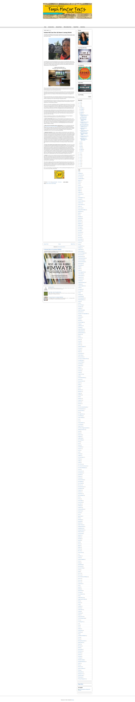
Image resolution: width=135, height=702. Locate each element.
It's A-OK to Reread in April (82, 407)
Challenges (79, 247)
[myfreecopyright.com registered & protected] (84, 690)
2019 (80, 152)
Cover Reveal (80, 291)
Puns (79, 514)
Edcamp (79, 318)
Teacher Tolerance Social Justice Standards (51, 126)
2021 (80, 105)
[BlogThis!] (64, 182)
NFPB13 (79, 459)
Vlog (79, 633)
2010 (80, 166)
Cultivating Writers (81, 299)
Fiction (79, 344)
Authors (79, 206)
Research (79, 540)
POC (79, 497)
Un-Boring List (80, 621)
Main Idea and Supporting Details (83, 427)
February (81, 149)
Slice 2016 (79, 573)
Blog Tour (79, 221)
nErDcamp (79, 453)
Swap (79, 604)
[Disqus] (59, 198)
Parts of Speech (80, 483)
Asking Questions (80, 197)
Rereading (79, 538)
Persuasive (79, 491)
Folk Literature (80, 353)
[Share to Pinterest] (67, 182)
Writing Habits (80, 671)
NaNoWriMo (80, 446)
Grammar (79, 372)
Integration (80, 400)
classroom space (80, 263)
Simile (79, 569)
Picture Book (80, 493)
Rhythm (79, 547)
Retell (79, 542)
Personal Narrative (81, 486)
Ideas (79, 388)
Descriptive (80, 306)
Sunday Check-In (80, 597)
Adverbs (79, 182)
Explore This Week (81, 329)
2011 (80, 164)
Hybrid (79, 384)
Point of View (80, 502)
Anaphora (79, 192)
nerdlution (79, 455)
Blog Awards (80, 218)
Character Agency (81, 251)
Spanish (79, 587)
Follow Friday (80, 355)
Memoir (79, 433)
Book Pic (79, 235)
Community (80, 280)
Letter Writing (80, 415)
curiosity (79, 301)
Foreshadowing (80, 360)
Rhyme (79, 545)
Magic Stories (80, 426)
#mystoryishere (80, 175)
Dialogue (79, 308)
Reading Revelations (81, 530)
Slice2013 (79, 578)
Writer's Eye (80, 666)
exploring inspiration (81, 332)
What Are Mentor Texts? (67, 26)
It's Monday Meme (81, 408)
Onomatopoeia (80, 472)
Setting (79, 562)
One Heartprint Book (83, 117)
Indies (79, 396)
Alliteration (80, 187)
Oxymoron (80, 476)
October (81, 110)
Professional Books (81, 509)
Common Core (80, 277)
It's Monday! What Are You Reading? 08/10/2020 (84, 131)
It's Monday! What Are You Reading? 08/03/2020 (84, 136)
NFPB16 (79, 462)
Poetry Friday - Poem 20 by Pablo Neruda (54, 292)
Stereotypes (80, 592)
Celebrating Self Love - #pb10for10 (83, 129)
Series (79, 561)
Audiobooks (80, 202)
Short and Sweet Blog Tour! (84, 124)
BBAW (79, 213)
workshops (79, 658)
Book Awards (80, 228)
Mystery (79, 445)
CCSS (79, 244)
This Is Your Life (80, 616)
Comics (79, 268)
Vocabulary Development (82, 635)
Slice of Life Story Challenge (82, 576)
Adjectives (79, 180)
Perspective (80, 490)
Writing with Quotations (82, 678)
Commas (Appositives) (81, 272)
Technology (80, 613)
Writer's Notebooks (81, 668)
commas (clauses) (80, 273)
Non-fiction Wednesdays (82, 467)
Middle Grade (80, 438)
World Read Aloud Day (81, 661)
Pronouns (79, 512)
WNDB (79, 647)
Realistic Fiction (80, 531)
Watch (79, 639)
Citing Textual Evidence (82, 258)
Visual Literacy (80, 630)
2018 (80, 154)
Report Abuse (80, 684)
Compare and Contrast (81, 282)
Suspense (79, 602)
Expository (80, 334)
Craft (79, 292)
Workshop (79, 656)
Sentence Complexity (81, 559)
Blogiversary (80, 225)
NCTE (79, 450)
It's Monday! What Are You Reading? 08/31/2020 (84, 115)
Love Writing (80, 424)
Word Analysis (80, 649)
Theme (79, 614)
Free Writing (80, 363)
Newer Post (46, 244)
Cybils (79, 303)
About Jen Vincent (59, 26)
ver (78, 623)
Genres (79, 367)
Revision (79, 543)
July (81, 142)
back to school (48, 183)
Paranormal (80, 478)
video (79, 626)
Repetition (79, 535)
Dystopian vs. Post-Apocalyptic (83, 313)
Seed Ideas (79, 555)
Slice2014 (79, 580)
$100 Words (80, 176)
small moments (80, 583)
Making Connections (81, 429)
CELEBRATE (80, 246)
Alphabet (79, 190)
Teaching (79, 611)
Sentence (79, 557)
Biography (79, 216)
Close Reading (80, 265)
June (81, 143)
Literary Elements (81, 422)
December (81, 107)
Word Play (79, 652)
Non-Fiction (80, 464)
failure (79, 336)
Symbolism (79, 606)
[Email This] (63, 182)
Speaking (79, 588)
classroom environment (81, 261)
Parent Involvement (81, 479)
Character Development (81, 253)
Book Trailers (80, 239)
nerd (78, 452)
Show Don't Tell (80, 568)
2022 (80, 103)
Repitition (79, 536)
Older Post (73, 244)
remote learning (53, 183)
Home (45, 26)
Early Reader (80, 317)
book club (79, 230)
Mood (79, 441)
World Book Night (81, 659)
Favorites (79, 341)
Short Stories (80, 566)
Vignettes (79, 628)
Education (79, 320)
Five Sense (79, 348)
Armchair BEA (80, 194)
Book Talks (80, 237)
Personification (80, 488)
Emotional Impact (81, 322)
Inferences (79, 398)
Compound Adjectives (81, 285)
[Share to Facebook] (66, 182)
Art (78, 195)
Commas (79, 270)
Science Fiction (80, 552)
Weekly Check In (80, 642)
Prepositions (80, 507)
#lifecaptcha (80, 173)
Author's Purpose (80, 204)
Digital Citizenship (81, 310)
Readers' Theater (80, 524)
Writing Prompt (80, 675)
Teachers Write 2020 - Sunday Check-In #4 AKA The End (83, 139)
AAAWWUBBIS (80, 178)
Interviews (79, 403)
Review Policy (83, 26)
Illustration (80, 389)
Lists (79, 420)
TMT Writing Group (81, 618)
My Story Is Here (51, 26)
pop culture (80, 504)
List (78, 419)
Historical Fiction (81, 381)
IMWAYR (79, 394)
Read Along (80, 519)
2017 (80, 155)
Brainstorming (80, 240)
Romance (79, 549)
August (81, 113)
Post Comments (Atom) (61, 246)
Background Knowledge (81, 209)
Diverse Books (80, 311)
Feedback (79, 343)
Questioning (80, 516)
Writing (79, 670)
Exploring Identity (81, 330)
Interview (79, 401)
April (81, 146)
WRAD (79, 663)
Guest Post (79, 379)
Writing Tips (80, 677)
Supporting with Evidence (82, 599)
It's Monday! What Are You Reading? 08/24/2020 (84, 122)
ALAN (79, 185)
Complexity (80, 284)
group (79, 375)
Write (79, 665)
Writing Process (80, 673)
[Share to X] (65, 182)
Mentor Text (80, 434)
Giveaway (79, 370)
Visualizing (80, 632)
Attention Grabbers (81, 201)
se (78, 554)
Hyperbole (79, 386)
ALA (79, 183)
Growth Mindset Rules (81, 377)
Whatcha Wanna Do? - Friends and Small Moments (83, 119)
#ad (78, 171)
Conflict (79, 287)
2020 (80, 106)
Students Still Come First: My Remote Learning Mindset (84, 133)
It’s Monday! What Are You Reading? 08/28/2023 (52, 249)
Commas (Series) (80, 275)
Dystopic (79, 315)
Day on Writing (80, 304)
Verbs (79, 625)
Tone (79, 620)
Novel (79, 469)
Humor (79, 382)
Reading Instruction (81, 526)
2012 (80, 163)
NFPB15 (79, 460)
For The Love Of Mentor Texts (83, 358)
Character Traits (80, 254)
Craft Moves (80, 294)
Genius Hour (80, 365)
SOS (79, 585)
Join (78, 412)
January (81, 150)
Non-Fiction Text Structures (82, 465)
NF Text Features (81, 457)
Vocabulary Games (51, 287)
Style (79, 595)
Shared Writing (80, 564)
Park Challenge (80, 481)
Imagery (79, 393)
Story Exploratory (81, 594)
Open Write (80, 474)
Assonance (79, 199)
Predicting (79, 505)
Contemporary (80, 289)
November (82, 109)
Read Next (79, 523)
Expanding (79, 327)
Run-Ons (79, 550)
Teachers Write (80, 609)
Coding (79, 266)
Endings (79, 324)
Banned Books (80, 211)
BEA (79, 214)
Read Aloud (80, 521)
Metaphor (79, 436)
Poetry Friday (80, 500)
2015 (80, 158)
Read (79, 517)
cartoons (79, 242)
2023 (80, 102)
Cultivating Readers (81, 298)
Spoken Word (80, 590)
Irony (79, 405)
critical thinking (80, 296)
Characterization (80, 256)
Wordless (79, 654)
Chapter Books (80, 249)
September (82, 112)
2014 (80, 160)
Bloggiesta (79, 223)
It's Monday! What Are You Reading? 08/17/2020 (84, 126)
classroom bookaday (81, 259)
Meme (79, 431)
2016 (80, 157)
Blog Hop (79, 220)
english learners (80, 325)
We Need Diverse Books (81, 640)
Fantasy (79, 339)
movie (79, 443)
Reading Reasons (80, 528)
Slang (79, 571)
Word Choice (80, 651)
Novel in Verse (80, 471)
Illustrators (80, 391)
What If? (79, 644)
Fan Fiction (80, 337)
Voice (79, 637)
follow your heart (80, 356)
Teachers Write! (76, 26)
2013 (80, 161)
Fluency (79, 351)
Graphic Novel (80, 374)
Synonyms (79, 607)
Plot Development (81, 495)
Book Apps (79, 227)
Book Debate (80, 232)
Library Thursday (81, 417)
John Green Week (80, 410)
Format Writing (80, 362)
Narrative (79, 448)
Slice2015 (79, 581)
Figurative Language (81, 346)
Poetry (79, 498)
